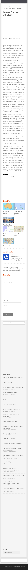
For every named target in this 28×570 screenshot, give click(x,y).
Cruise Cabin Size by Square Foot (11, 409)
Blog (10, 6)
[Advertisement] (14, 27)
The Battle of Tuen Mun (9, 438)
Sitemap (14, 568)
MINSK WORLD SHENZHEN (10, 421)
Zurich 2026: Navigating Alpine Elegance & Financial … (13, 489)
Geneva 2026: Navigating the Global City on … (13, 476)
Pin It (12, 176)
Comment (5, 279)
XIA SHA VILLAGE (7, 382)
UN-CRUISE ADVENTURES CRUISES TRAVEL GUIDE (14, 398)
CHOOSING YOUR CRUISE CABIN (11, 404)
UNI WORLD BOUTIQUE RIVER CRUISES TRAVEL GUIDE (13, 427)
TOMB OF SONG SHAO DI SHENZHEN (12, 443)
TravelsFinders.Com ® (9, 566)
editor (12, 255)
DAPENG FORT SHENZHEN (9, 433)
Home (6, 6)
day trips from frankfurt (12, 267)
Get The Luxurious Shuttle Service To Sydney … (13, 456)
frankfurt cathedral (9, 269)
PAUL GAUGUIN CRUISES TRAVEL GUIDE (13, 377)
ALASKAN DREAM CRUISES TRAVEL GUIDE (13, 387)
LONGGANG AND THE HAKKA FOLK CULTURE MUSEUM (12, 449)
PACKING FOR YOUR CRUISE (10, 392)
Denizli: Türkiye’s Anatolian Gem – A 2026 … (12, 462)
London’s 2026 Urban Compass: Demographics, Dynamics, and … (11, 482)
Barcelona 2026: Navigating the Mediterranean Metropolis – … (11, 469)
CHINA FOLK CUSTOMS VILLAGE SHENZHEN (11, 415)
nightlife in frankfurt (14, 270)
